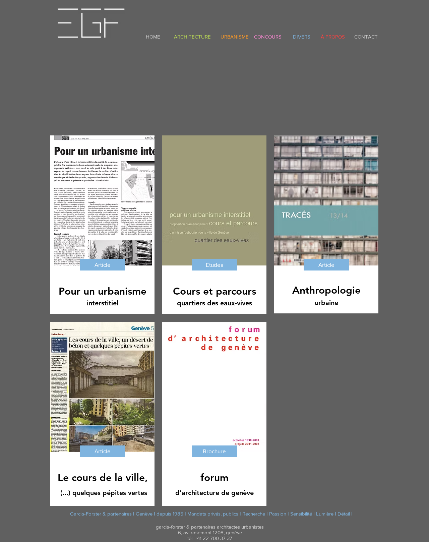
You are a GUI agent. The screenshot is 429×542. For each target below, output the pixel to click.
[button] (326, 264)
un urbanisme (114, 291)
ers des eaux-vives (224, 303)
